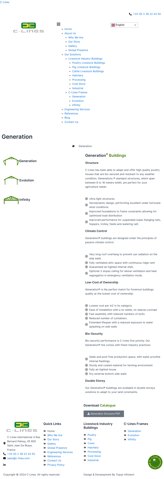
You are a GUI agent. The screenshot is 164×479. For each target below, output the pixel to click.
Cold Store (78, 83)
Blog (67, 117)
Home (68, 29)
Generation (79, 96)
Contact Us (71, 122)
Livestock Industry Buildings (85, 58)
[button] (82, 25)
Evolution (78, 100)
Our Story (74, 41)
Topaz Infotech (125, 474)
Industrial (77, 88)
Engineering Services (77, 109)
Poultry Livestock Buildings (88, 62)
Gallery (72, 46)
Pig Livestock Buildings (86, 67)
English (119, 25)
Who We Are (75, 37)
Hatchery (77, 75)
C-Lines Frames (77, 92)
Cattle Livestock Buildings (88, 71)
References (71, 113)
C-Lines (4, 2)
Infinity (76, 105)
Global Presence (78, 50)
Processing (79, 79)
